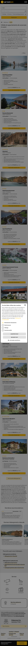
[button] (14, 340)
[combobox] (25, 305)
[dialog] (14, 323)
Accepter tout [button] (14, 334)
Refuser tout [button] (14, 337)
